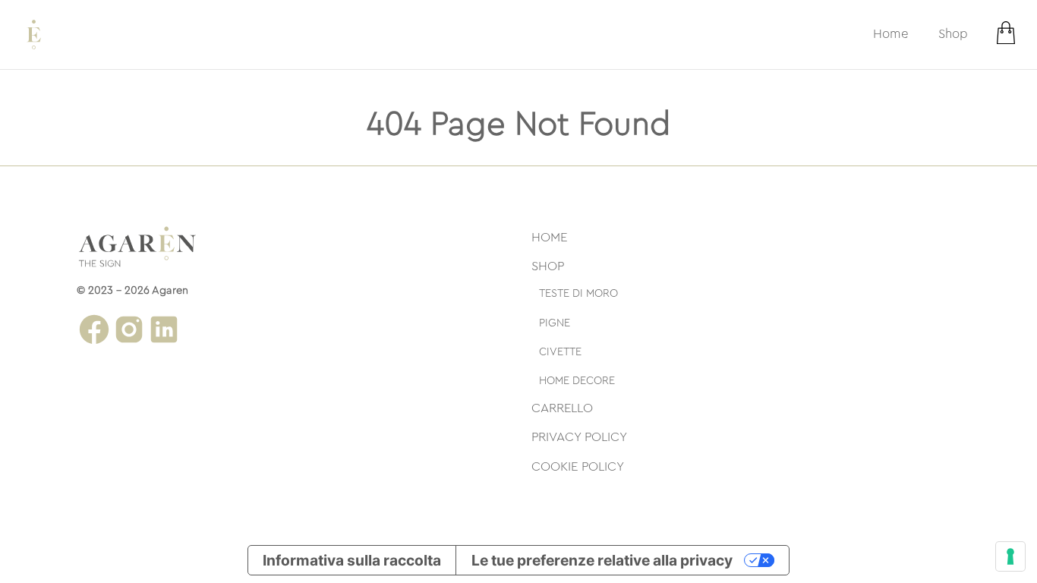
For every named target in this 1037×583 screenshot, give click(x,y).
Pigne (554, 323)
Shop (953, 33)
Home (891, 33)
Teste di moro (578, 293)
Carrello (562, 408)
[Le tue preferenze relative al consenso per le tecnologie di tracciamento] (1010, 556)
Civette (560, 352)
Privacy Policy (579, 436)
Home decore (577, 380)
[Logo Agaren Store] (33, 34)
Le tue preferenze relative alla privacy (602, 560)
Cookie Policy (577, 466)
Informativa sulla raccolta (352, 560)
